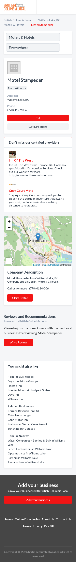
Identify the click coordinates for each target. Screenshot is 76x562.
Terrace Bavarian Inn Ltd (23, 411)
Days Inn (13, 394)
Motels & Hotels (14, 24)
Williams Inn (15, 399)
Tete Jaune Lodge (19, 415)
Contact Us (63, 519)
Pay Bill (49, 526)
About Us (48, 519)
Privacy (37, 526)
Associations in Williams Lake (26, 462)
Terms (26, 526)
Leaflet (36, 264)
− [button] (9, 227)
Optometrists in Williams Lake (27, 453)
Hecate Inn (15, 385)
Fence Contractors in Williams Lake (30, 449)
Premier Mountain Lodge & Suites (29, 390)
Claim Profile (20, 298)
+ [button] (9, 221)
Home (9, 519)
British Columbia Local (17, 20)
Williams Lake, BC (49, 20)
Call (38, 118)
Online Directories (27, 519)
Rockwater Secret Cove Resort (27, 424)
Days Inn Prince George (23, 381)
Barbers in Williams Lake (23, 457)
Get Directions (38, 126)
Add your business (38, 500)
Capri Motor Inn (18, 419)
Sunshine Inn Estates (21, 428)
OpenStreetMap (51, 264)
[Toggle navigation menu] (70, 7)
